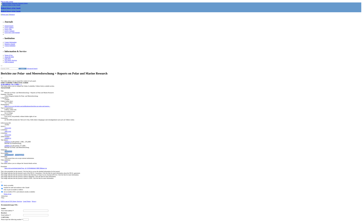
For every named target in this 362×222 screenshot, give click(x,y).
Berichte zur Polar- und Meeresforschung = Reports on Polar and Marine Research (54, 73)
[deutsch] (12, 14)
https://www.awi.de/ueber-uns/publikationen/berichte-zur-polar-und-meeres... (27, 106)
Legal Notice (27, 201)
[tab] (181, 83)
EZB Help (8, 58)
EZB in (9, 62)
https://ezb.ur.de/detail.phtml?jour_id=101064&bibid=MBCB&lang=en (26, 168)
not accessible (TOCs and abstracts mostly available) (19, 192)
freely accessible (8, 185)
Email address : (6, 215)
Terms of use (7, 194)
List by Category (10, 31)
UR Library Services (11, 60)
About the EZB (9, 57)
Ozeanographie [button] (19, 155)
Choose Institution (10, 45)
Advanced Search (32, 68)
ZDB (6, 161)
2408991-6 (8, 138)
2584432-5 (8, 141)
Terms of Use (9, 55)
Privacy (34, 201)
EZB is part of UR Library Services (11, 201)
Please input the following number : (12, 219)
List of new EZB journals (12, 32)
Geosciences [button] (8, 151)
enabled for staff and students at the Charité (16, 187)
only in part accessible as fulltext (13, 189)
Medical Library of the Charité (11, 8)
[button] (14, 82)
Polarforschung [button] (9, 155)
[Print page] (5, 14)
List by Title (8, 29)
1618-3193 (8, 128)
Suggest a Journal (10, 44)
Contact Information (10, 42)
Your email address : (7, 210)
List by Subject (9, 27)
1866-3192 (8, 131)
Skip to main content (7, 1)
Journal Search (9, 26)
